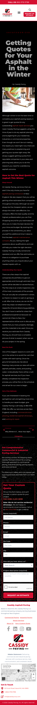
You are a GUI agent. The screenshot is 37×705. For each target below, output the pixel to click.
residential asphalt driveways (20, 416)
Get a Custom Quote (22, 623)
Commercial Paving (12, 617)
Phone (6, 523)
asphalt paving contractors (12, 194)
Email (5, 532)
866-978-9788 (18, 2)
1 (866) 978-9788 (10, 692)
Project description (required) (15, 570)
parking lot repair (12, 419)
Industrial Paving (26, 617)
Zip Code (7, 541)
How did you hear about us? (14, 561)
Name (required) (10, 513)
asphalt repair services (21, 126)
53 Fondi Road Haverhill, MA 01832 (16, 688)
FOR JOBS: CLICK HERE (13, 499)
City (5, 551)
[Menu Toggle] (19, 12)
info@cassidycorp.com (12, 697)
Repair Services (18, 620)
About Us (10, 623)
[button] (18, 439)
